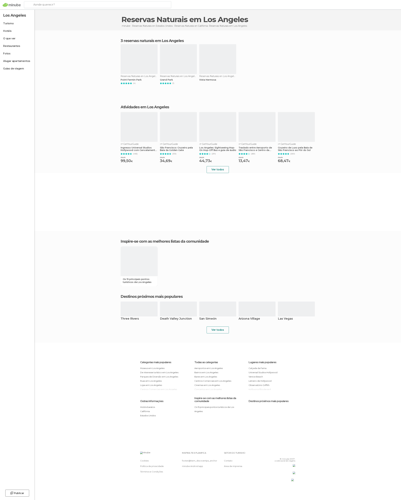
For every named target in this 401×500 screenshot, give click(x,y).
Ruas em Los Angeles (151, 381)
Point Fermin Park (131, 80)
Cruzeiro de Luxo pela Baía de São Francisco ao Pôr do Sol (295, 149)
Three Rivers (130, 318)
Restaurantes (11, 46)
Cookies (144, 460)
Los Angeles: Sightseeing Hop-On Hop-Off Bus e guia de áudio (217, 149)
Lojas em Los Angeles (151, 385)
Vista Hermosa (207, 80)
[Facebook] (277, 454)
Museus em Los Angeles (152, 368)
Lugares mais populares (262, 362)
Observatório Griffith (259, 385)
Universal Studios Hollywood (263, 372)
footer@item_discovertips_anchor (199, 460)
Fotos (6, 53)
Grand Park (166, 80)
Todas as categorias (206, 362)
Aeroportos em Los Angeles (208, 368)
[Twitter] (282, 454)
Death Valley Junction (176, 318)
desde (123, 157)
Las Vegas (285, 318)
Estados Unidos (148, 415)
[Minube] (12, 5)
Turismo (8, 23)
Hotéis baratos (147, 407)
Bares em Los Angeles (205, 376)
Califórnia (145, 411)
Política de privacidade (152, 466)
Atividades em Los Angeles (145, 107)
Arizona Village (249, 318)
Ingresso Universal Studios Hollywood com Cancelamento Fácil (139, 149)
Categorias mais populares (155, 362)
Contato (228, 460)
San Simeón (208, 318)
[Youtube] (293, 454)
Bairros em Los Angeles (206, 372)
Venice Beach (256, 376)
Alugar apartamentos (16, 61)
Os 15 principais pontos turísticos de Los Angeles (137, 280)
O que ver (9, 38)
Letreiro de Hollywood (260, 381)
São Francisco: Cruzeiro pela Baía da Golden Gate (176, 149)
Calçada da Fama (257, 368)
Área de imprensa (233, 466)
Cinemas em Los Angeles (207, 385)
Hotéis (7, 30)
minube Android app (192, 466)
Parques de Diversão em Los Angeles (159, 376)
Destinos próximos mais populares (151, 296)
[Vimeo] (287, 454)
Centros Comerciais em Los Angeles (212, 381)
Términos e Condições (151, 471)
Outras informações (151, 401)
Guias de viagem (13, 68)
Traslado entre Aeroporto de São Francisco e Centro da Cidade (255, 149)
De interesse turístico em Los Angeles (159, 372)
